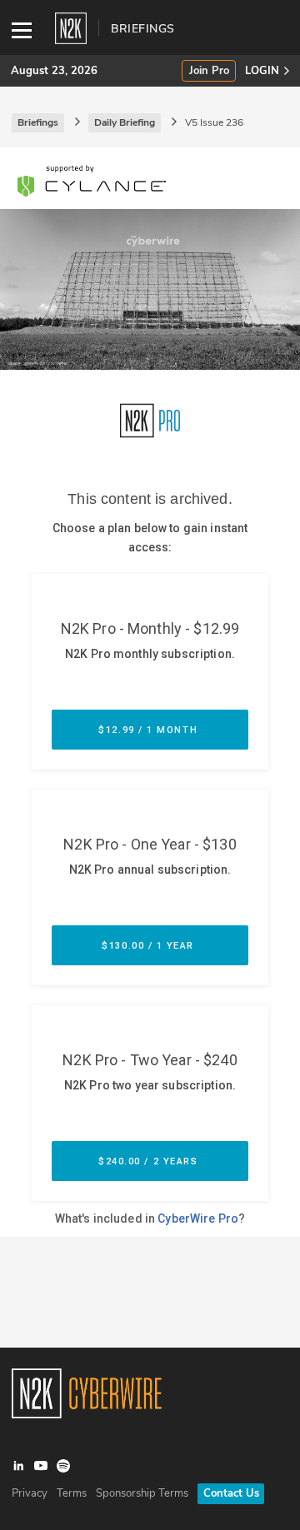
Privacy (30, 1493)
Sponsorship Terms (142, 1493)
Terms (72, 1493)
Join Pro (209, 71)
